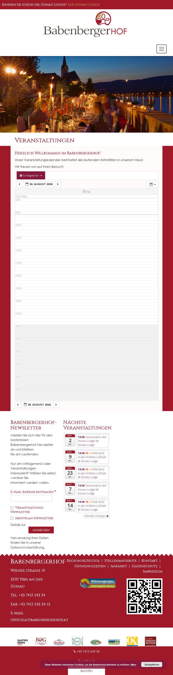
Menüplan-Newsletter (33, 518)
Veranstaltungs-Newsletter (27, 510)
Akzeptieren (152, 664)
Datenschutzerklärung (27, 547)
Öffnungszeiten (90, 566)
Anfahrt (119, 566)
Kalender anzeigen (95, 516)
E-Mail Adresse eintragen (33, 492)
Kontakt (150, 560)
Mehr (133, 664)
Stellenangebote (120, 560)
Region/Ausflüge (83, 560)
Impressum (152, 571)
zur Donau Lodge (84, 5)
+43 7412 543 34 (88, 651)
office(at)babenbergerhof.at (39, 619)
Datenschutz (145, 566)
